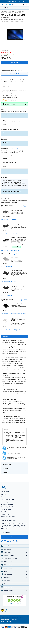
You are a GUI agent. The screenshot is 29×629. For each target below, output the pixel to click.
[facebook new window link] (2, 541)
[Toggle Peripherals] (27, 580)
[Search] (26, 8)
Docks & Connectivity (9, 555)
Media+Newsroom (5, 511)
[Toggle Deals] (27, 583)
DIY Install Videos (5, 497)
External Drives (7, 549)
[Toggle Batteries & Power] (27, 561)
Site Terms (14, 619)
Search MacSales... (6, 7)
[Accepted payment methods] (14, 627)
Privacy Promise (5, 514)
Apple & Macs (7, 552)
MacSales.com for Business (8, 516)
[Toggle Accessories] (27, 577)
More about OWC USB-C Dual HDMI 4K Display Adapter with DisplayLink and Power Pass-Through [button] (13, 330)
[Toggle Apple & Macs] (27, 552)
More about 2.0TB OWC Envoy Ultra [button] (8, 281)
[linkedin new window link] (14, 541)
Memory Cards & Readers (10, 558)
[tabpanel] (14, 400)
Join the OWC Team (6, 509)
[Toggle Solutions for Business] (27, 587)
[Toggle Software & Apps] (27, 564)
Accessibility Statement (7, 504)
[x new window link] (11, 541)
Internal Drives (7, 546)
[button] (9, 50)
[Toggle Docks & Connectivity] (27, 555)
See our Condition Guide (14, 148)
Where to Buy (4, 502)
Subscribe (14, 537)
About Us (3, 494)
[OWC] (3, 488)
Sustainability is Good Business (8, 506)
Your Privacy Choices (6, 623)
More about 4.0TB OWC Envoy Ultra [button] (8, 295)
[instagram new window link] (5, 541)
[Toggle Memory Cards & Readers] (27, 558)
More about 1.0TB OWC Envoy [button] (7, 266)
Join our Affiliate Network (7, 499)
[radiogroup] (14, 219)
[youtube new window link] (8, 541)
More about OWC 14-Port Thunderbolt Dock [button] (10, 250)
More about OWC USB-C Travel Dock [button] (9, 219)
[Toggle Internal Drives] (27, 545)
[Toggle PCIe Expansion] (27, 574)
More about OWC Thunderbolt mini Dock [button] (9, 233)
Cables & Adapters (8, 568)
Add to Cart (14, 62)
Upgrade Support (8, 590)
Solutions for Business (9, 587)
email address (7, 532)
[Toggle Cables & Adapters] (27, 568)
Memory (6, 571)
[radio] (14, 115)
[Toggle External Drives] (27, 549)
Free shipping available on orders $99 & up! (14, 1)
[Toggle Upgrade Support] (27, 590)
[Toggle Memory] (27, 571)
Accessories (7, 577)
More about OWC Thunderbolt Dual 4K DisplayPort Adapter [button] (13, 313)
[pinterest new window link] (16, 541)
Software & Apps (8, 565)
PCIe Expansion (8, 574)
